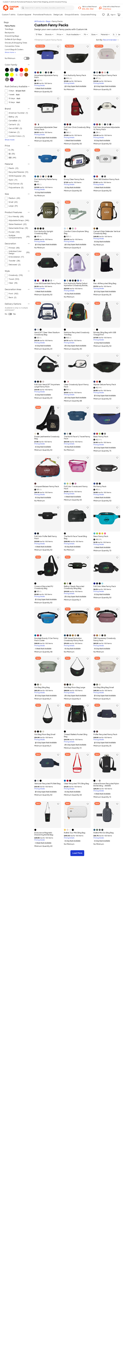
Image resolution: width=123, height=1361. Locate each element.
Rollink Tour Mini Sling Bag (74, 833)
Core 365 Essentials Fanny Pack (47, 283)
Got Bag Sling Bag (42, 687)
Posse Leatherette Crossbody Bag (46, 438)
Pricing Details (39, 85)
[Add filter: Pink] (21, 75)
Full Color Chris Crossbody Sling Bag (77, 128)
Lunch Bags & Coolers (14, 49)
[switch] (27, 58)
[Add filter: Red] (21, 70)
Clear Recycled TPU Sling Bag (76, 783)
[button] (111, 9)
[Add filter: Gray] (12, 70)
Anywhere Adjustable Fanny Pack (46, 76)
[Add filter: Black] (7, 70)
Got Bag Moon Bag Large (74, 687)
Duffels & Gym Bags (13, 39)
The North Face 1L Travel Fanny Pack (77, 438)
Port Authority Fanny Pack (75, 75)
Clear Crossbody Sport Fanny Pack (76, 385)
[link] (10, 8)
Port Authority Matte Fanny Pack (45, 180)
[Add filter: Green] (7, 75)
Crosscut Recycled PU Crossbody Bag (43, 587)
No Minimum (10, 58)
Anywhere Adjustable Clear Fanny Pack (45, 128)
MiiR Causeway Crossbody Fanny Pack (104, 639)
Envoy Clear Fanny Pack (74, 179)
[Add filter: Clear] (16, 75)
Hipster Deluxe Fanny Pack (104, 384)
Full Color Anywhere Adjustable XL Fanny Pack (106, 128)
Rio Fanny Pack (99, 486)
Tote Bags (9, 29)
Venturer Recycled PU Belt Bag (47, 783)
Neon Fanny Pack (100, 536)
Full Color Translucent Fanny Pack (76, 487)
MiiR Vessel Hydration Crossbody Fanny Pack (73, 639)
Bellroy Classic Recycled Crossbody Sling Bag (74, 587)
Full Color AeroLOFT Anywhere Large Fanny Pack (47, 385)
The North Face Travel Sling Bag (75, 537)
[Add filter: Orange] (26, 70)
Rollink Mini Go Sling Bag (103, 833)
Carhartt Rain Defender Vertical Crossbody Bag (106, 232)
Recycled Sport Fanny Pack (105, 75)
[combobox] (47, 7)
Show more (9, 52)
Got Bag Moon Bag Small (44, 734)
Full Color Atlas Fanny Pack (104, 586)
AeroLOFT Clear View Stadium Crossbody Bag (47, 333)
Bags (48, 21)
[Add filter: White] (16, 79)
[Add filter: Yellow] (12, 75)
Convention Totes (12, 46)
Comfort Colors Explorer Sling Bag (76, 232)
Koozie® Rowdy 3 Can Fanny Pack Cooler (46, 639)
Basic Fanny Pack (100, 437)
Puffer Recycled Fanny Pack (105, 734)
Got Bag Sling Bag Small (103, 687)
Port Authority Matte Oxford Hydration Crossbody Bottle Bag (75, 285)
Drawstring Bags (12, 36)
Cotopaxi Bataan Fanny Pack (46, 486)
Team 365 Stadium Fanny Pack (106, 179)
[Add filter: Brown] (26, 75)
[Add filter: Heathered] (7, 79)
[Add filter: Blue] (16, 70)
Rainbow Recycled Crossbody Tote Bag (76, 333)
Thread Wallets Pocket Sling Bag (75, 735)
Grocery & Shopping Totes (16, 43)
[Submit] (23, 7)
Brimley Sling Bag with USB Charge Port (104, 333)
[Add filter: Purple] (12, 79)
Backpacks (9, 33)
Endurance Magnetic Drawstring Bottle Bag (43, 834)
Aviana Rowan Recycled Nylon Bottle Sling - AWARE (106, 784)
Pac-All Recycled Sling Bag (104, 283)
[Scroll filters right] (116, 34)
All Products (39, 21)
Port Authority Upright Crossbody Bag (43, 232)
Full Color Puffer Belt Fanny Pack (45, 537)
